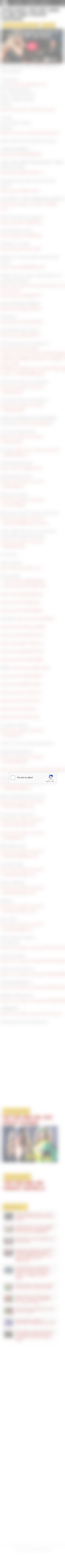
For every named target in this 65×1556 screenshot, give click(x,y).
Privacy (48, 781)
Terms (52, 781)
